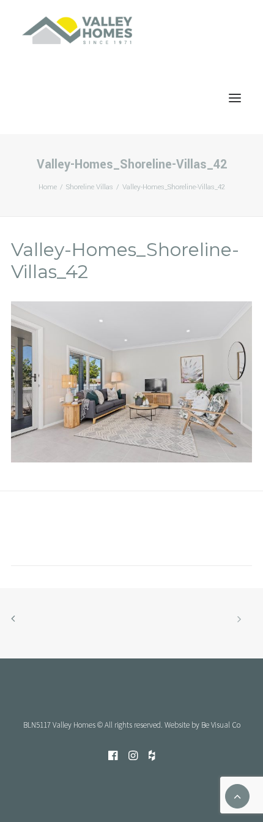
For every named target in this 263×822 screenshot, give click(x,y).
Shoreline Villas (89, 187)
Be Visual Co (220, 725)
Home (48, 187)
